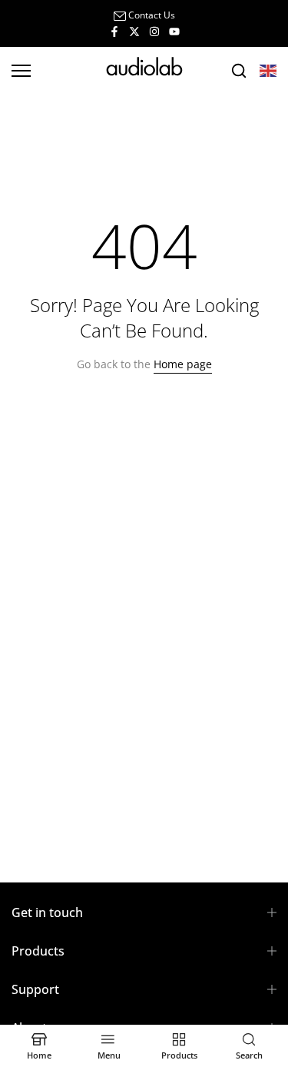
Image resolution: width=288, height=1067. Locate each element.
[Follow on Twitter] (134, 30)
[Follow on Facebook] (114, 30)
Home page (183, 364)
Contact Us (151, 15)
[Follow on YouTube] (174, 30)
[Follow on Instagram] (154, 30)
